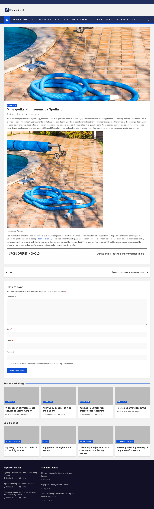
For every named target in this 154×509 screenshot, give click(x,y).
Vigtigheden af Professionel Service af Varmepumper (20, 409)
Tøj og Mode (122, 20)
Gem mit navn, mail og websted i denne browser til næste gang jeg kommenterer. (42, 364)
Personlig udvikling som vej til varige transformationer (132, 449)
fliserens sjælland (44, 239)
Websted (10, 352)
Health (45, 441)
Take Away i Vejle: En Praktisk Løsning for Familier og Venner (95, 450)
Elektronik (97, 20)
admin (21, 114)
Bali (11, 272)
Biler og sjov (61, 20)
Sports (109, 20)
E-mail (10, 341)
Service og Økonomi (13, 441)
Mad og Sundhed (80, 20)
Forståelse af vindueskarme (131, 407)
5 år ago (12, 114)
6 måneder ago (50, 414)
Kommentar (12, 297)
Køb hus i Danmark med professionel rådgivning (92, 409)
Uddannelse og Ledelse (125, 441)
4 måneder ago (11, 478)
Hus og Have (11, 105)
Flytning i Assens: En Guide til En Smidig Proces (21, 449)
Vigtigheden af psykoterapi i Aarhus (19, 484)
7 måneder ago (87, 414)
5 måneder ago (13, 414)
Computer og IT (44, 20)
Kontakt (136, 20)
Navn (9, 329)
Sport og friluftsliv (23, 20)
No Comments (33, 114)
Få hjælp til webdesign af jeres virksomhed (127, 272)
